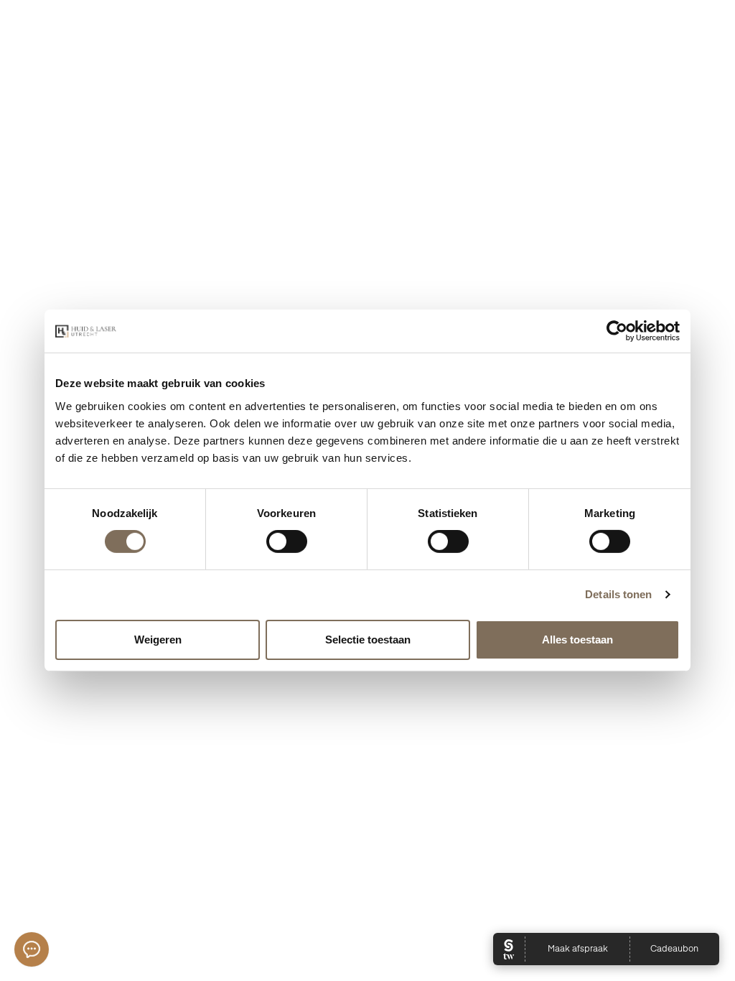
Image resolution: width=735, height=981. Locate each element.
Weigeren (158, 639)
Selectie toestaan (368, 639)
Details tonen (618, 594)
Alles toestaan (577, 639)
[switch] (286, 541)
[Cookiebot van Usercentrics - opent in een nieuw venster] (617, 331)
